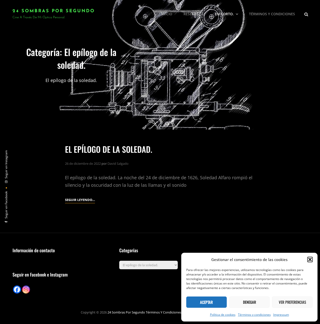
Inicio (167, 14)
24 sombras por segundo (53, 11)
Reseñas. (192, 14)
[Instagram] (26, 290)
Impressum (281, 314)
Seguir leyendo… (80, 200)
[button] (310, 259)
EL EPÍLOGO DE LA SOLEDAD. (108, 149)
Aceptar (206, 302)
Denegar (249, 302)
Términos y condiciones (254, 314)
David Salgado (118, 163)
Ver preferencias (292, 302)
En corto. (224, 14)
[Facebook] (17, 290)
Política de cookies (223, 314)
